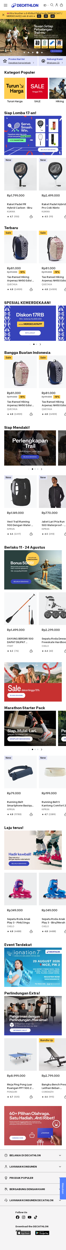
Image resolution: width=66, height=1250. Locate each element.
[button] (24, 52)
